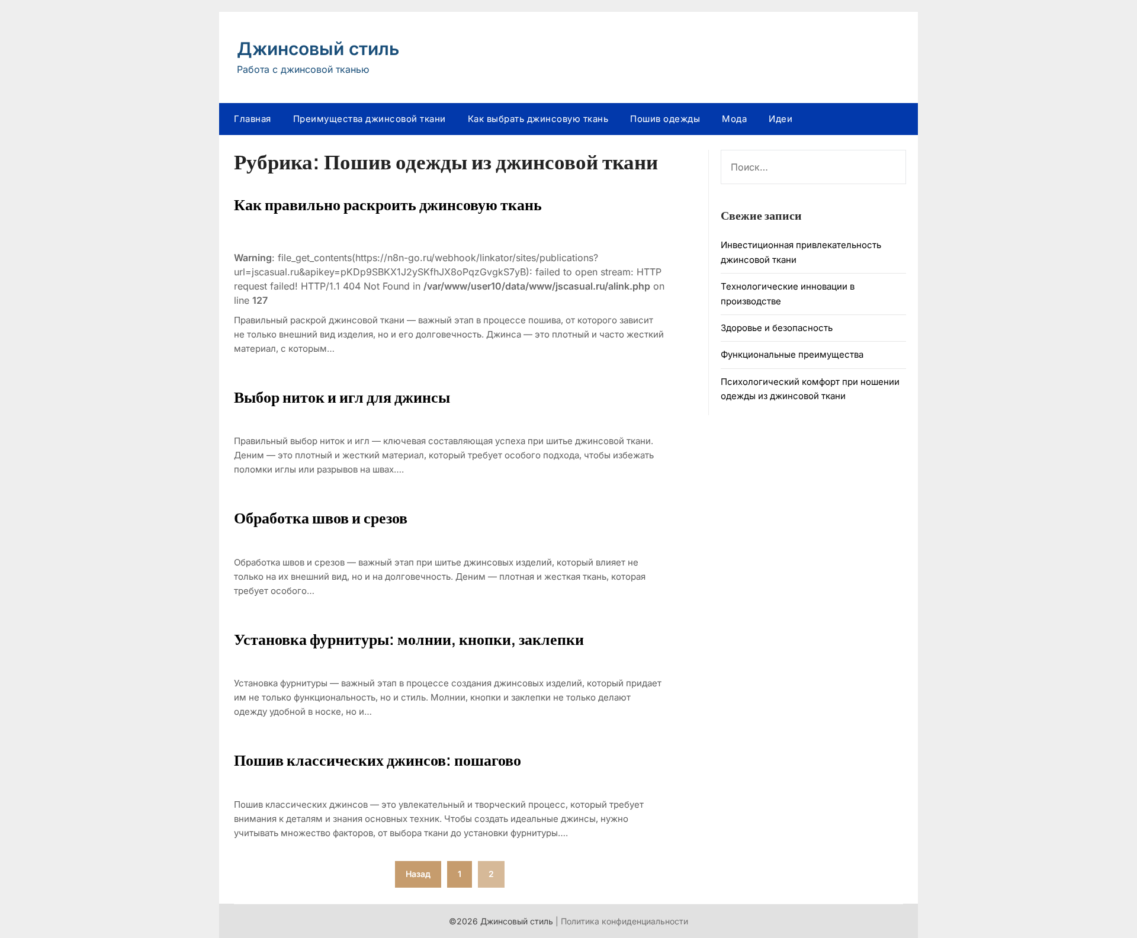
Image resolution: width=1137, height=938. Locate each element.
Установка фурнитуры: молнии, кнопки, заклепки (409, 639)
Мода (734, 118)
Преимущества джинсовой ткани (369, 118)
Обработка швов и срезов (320, 518)
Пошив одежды (665, 118)
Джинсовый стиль (318, 48)
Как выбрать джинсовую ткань (538, 118)
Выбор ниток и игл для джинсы (342, 397)
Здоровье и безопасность (777, 327)
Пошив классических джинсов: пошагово (377, 760)
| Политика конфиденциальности (621, 921)
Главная (252, 118)
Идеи (780, 118)
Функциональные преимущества (792, 354)
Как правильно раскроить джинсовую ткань (388, 205)
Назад (418, 874)
